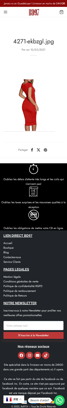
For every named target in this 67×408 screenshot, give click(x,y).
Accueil (7, 243)
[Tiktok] (45, 355)
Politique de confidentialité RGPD (22, 286)
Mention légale (12, 277)
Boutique (8, 248)
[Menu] (5, 12)
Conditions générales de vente (20, 281)
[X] (38, 149)
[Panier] (61, 12)
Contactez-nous (12, 257)
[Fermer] (64, 3)
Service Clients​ (11, 262)
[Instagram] (29, 355)
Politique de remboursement (19, 291)
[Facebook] (32, 149)
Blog (6, 252)
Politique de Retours (15, 296)
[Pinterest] (45, 149)
